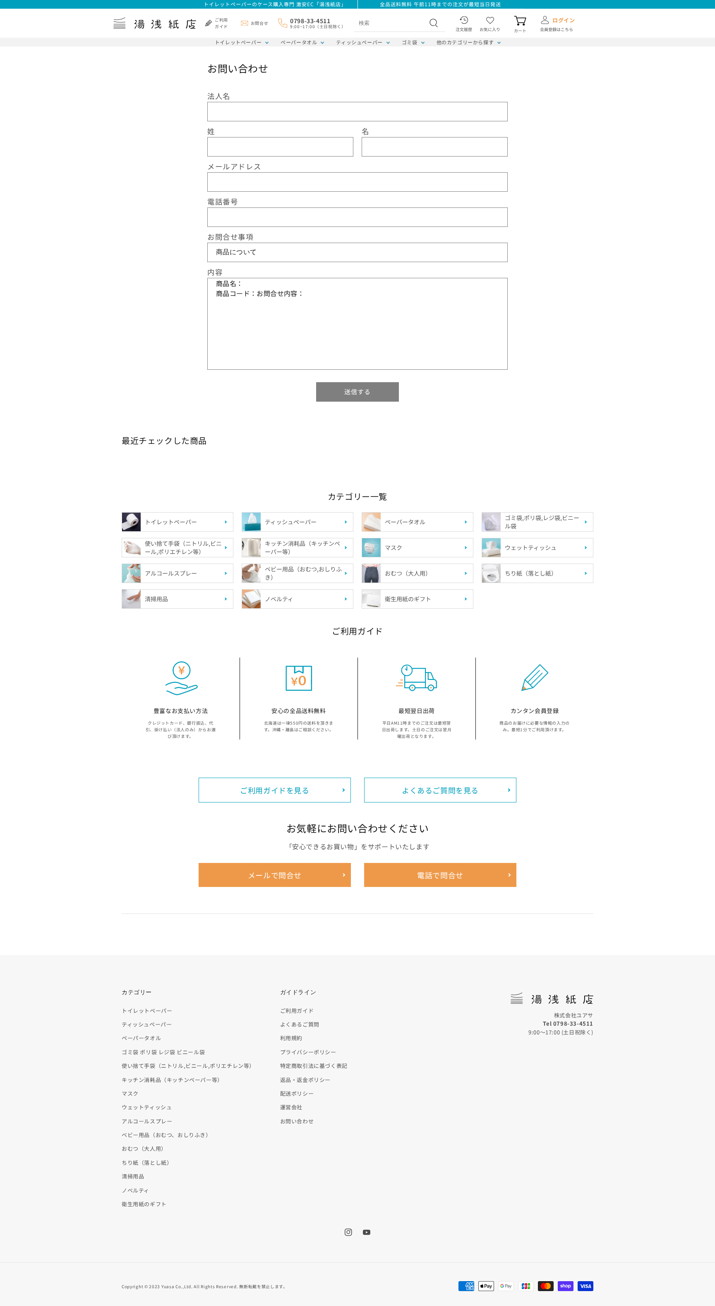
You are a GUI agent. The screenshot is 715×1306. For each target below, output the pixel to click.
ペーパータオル (299, 42)
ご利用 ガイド (221, 23)
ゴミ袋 (409, 42)
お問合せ (259, 23)
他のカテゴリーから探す (465, 42)
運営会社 (291, 1107)
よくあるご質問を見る (440, 790)
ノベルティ (135, 1190)
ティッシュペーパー (359, 42)
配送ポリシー (297, 1093)
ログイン (563, 20)
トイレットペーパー (238, 42)
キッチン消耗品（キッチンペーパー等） (172, 1080)
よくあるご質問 (299, 1024)
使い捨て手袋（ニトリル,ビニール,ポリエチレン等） (188, 1066)
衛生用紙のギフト (144, 1204)
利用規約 (291, 1038)
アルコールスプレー (147, 1121)
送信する (357, 391)
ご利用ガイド (297, 1010)
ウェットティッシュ (147, 1107)
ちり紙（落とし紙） (147, 1162)
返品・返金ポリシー (305, 1080)
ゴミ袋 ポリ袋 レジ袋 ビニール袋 (163, 1052)
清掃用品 (133, 1176)
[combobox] (390, 23)
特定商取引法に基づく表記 (314, 1066)
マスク (130, 1093)
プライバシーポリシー (308, 1052)
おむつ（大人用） (144, 1148)
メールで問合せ (275, 875)
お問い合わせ (297, 1121)
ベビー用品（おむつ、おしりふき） (166, 1135)
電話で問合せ (440, 875)
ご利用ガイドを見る (274, 790)
